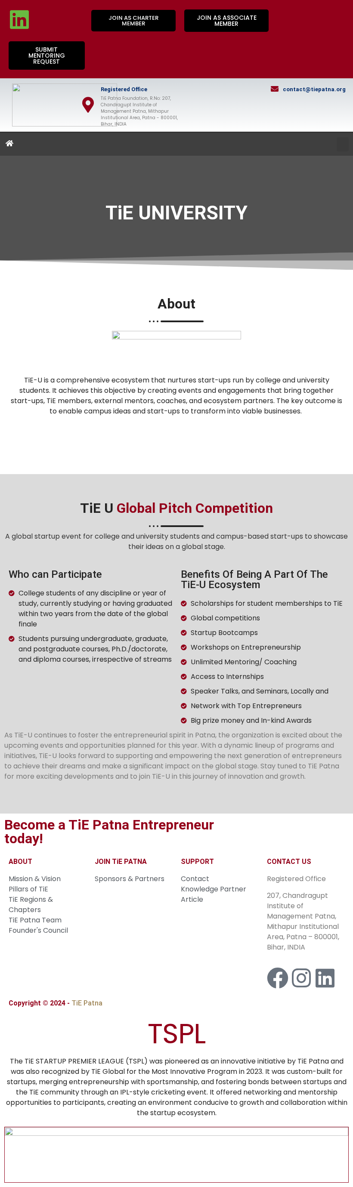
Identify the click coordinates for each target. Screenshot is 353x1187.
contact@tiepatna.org (314, 89)
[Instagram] (301, 978)
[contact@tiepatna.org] (275, 88)
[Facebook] (277, 978)
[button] (343, 144)
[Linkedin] (19, 19)
